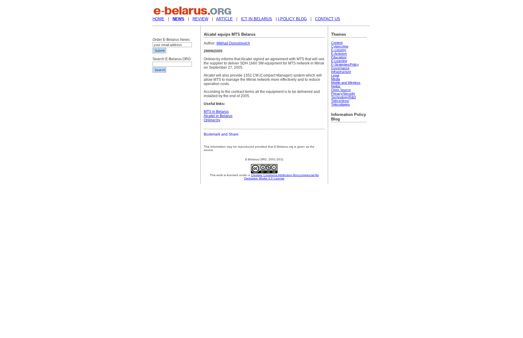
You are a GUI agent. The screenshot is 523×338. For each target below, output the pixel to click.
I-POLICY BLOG (292, 19)
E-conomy (338, 50)
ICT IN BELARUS (256, 19)
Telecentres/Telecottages (340, 102)
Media (335, 79)
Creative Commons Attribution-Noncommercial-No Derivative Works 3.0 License (281, 176)
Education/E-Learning (339, 59)
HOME (158, 19)
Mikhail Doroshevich (233, 43)
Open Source (341, 90)
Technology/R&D (343, 97)
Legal (335, 75)
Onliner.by (212, 120)
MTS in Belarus (216, 112)
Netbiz (335, 86)
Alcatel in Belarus (218, 116)
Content (337, 42)
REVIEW (200, 19)
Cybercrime (339, 46)
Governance (340, 68)
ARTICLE (224, 19)
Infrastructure (341, 72)
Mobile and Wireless (345, 82)
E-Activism (339, 53)
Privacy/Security (343, 93)
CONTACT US (327, 19)
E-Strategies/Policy (345, 64)
